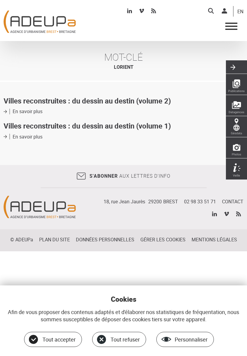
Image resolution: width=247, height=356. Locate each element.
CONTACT (232, 201)
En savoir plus (27, 111)
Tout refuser (125, 339)
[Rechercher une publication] (236, 84)
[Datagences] (236, 105)
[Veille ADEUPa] (236, 169)
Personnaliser (191, 339)
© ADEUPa (21, 239)
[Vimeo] (141, 11)
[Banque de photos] (236, 147)
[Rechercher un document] (211, 11)
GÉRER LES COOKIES (163, 239)
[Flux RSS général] (153, 11)
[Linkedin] (129, 11)
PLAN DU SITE (54, 239)
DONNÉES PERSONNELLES (105, 239)
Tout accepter (59, 339)
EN (240, 12)
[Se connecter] (224, 11)
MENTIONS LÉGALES (214, 239)
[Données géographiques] (236, 126)
